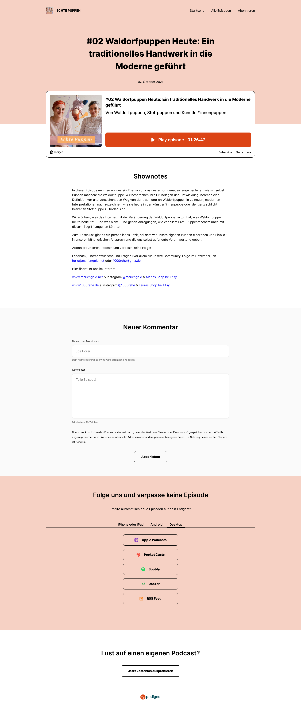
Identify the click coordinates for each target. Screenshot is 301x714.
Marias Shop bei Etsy (161, 277)
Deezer (154, 584)
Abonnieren (246, 10)
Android (156, 524)
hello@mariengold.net (88, 260)
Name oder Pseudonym (85, 341)
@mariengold (132, 277)
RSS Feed (154, 598)
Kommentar (78, 369)
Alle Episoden (221, 10)
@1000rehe (126, 285)
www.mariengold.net (87, 277)
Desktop (175, 524)
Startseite (197, 10)
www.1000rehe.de (85, 285)
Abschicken (150, 457)
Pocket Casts (154, 554)
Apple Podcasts (154, 540)
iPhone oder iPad (131, 524)
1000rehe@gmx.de (127, 260)
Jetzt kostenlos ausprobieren (150, 671)
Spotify (154, 569)
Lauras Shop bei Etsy (154, 285)
